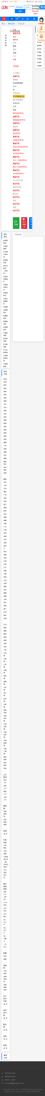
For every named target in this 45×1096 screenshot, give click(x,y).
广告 (5, 446)
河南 (5, 543)
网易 (5, 637)
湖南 (5, 555)
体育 (5, 439)
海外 (5, 615)
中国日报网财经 (39, 62)
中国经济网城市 (39, 52)
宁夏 (5, 574)
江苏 (5, 561)
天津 (5, 488)
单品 (5, 956)
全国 (5, 618)
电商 (5, 391)
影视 (5, 423)
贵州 (5, 533)
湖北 (5, 551)
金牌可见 (16, 76)
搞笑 (5, 417)
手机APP (6, 2)
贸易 (5, 473)
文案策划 (22, 19)
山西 (5, 583)
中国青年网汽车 (39, 55)
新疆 (5, 596)
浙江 (5, 602)
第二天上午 (5, 922)
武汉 (5, 514)
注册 (15, 2)
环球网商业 (39, 59)
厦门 (5, 504)
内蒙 (5, 571)
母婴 (5, 401)
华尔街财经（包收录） (39, 49)
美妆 (5, 398)
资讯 (5, 382)
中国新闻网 (5, 742)
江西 (5, 564)
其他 (5, 768)
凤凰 (5, 640)
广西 (5, 530)
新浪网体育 (39, 45)
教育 (5, 430)
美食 (5, 411)
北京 (5, 482)
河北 (5, 539)
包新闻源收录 (5, 987)
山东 (5, 580)
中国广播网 (5, 751)
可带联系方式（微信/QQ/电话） (6, 862)
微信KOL (28, 19)
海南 (5, 536)
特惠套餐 (17, 19)
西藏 (5, 593)
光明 (5, 643)
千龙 (5, 650)
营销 (5, 449)
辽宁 (5, 567)
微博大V (34, 19)
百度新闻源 (5, 813)
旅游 (5, 436)
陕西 (5, 586)
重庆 (5, 492)
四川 (5, 590)
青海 (5, 577)
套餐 (5, 458)
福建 (5, 520)
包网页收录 (5, 979)
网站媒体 (19, 7)
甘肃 (5, 523)
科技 (5, 388)
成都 (5, 508)
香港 (5, 606)
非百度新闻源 (5, 822)
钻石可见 (16, 183)
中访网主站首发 (5, 254)
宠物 (5, 452)
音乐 (5, 455)
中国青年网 (5, 718)
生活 (5, 407)
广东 (5, 527)
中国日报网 (5, 726)
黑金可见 (16, 143)
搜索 (20, 11)
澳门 (5, 609)
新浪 (5, 628)
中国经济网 (5, 734)
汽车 (5, 404)
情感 (5, 420)
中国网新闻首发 (5, 358)
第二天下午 (5, 930)
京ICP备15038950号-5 (32, 1092)
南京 (5, 511)
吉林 (5, 558)
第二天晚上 (5, 938)
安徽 (5, 517)
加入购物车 (24, 224)
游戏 (5, 426)
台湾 (5, 612)
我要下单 (30, 2)
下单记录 (39, 2)
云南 (5, 599)
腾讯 (5, 634)
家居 (5, 433)
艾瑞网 (39, 66)
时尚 (5, 395)
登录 (11, 2)
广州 (5, 495)
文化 (5, 414)
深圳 (5, 498)
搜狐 (5, 631)
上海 (5, 485)
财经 (5, 385)
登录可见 (16, 33)
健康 (5, 442)
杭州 (5, 501)
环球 (5, 647)
